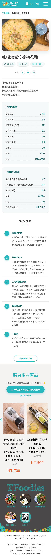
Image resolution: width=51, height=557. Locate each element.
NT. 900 (37, 462)
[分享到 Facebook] (22, 72)
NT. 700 (13, 470)
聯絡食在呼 (12, 544)
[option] (14, 438)
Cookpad (25, 506)
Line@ (25, 524)
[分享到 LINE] (28, 72)
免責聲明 (33, 547)
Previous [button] (1, 419)
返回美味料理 (25, 358)
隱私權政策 (21, 547)
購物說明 (24, 544)
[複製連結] (34, 72)
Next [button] (50, 419)
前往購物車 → (25, 395)
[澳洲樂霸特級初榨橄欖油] (37, 418)
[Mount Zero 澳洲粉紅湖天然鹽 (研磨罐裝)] (13, 418)
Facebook (11, 524)
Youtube (11, 506)
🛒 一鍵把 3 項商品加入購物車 (25, 389)
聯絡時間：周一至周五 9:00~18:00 (26, 553)
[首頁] (10, 4)
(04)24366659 (16, 550)
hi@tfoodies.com (33, 550)
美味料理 (6, 13)
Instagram (40, 506)
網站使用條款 (37, 544)
